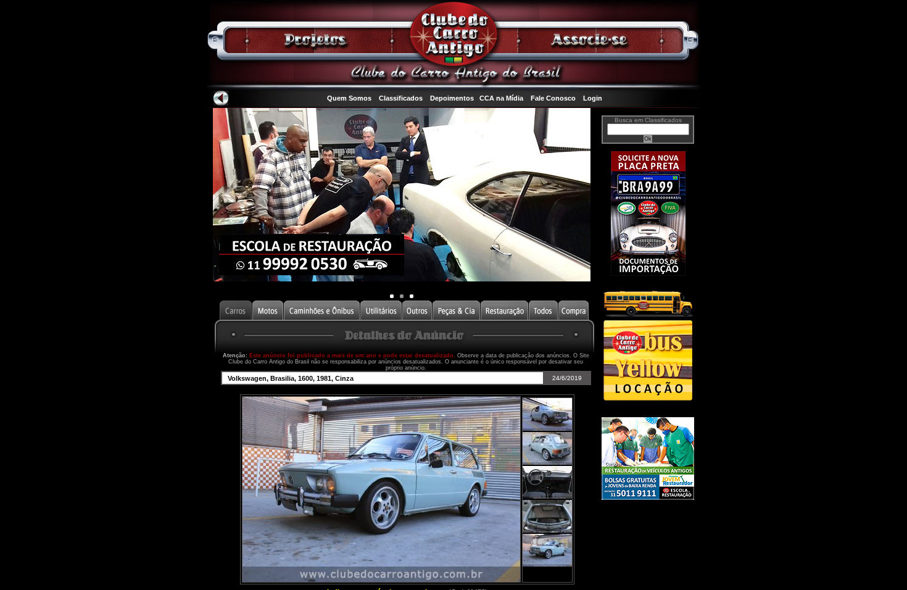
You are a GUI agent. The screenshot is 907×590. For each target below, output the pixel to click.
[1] (402, 296)
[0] (392, 296)
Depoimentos (452, 98)
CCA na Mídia (501, 98)
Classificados (401, 98)
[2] (411, 296)
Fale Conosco (553, 98)
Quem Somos (349, 98)
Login (592, 98)
